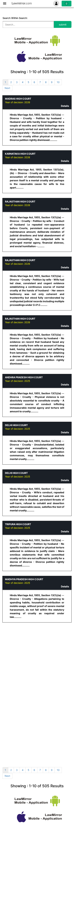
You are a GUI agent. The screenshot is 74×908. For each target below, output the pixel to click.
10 (58, 82)
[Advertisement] (37, 648)
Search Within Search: (15, 18)
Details (65, 105)
